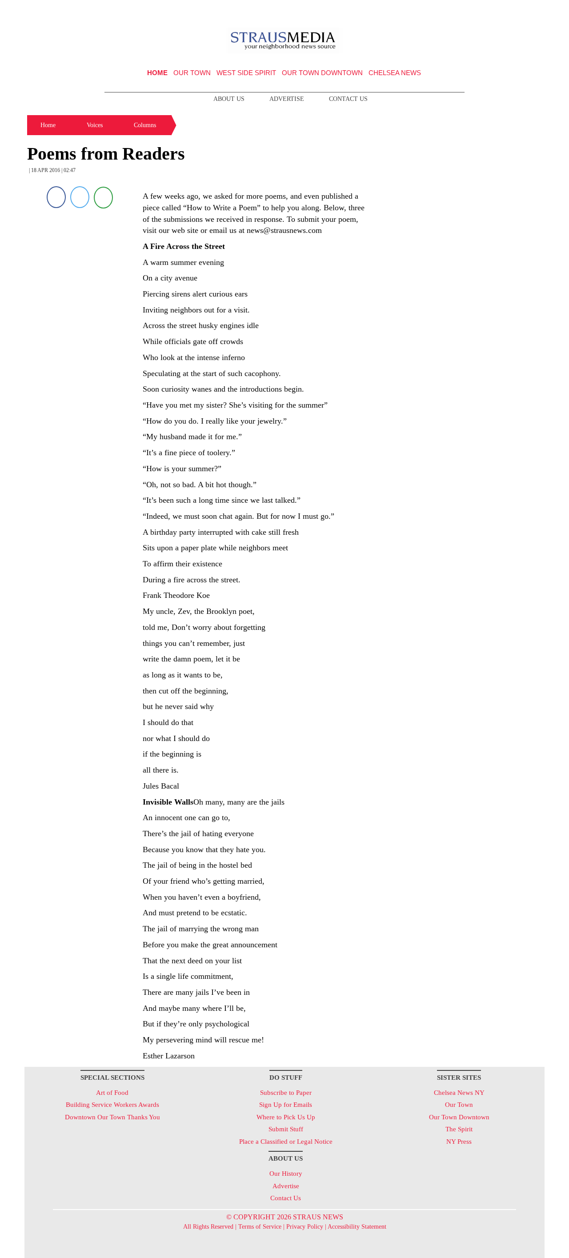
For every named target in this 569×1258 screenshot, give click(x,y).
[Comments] (103, 197)
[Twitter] (79, 197)
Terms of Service (259, 1226)
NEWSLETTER (468, 10)
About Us (228, 99)
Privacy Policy (304, 1226)
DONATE (519, 10)
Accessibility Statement (357, 1226)
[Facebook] (56, 197)
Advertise (286, 99)
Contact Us (348, 99)
